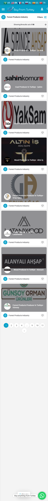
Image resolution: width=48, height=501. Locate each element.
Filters (40, 17)
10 (37, 325)
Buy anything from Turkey (25, 496)
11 (42, 325)
